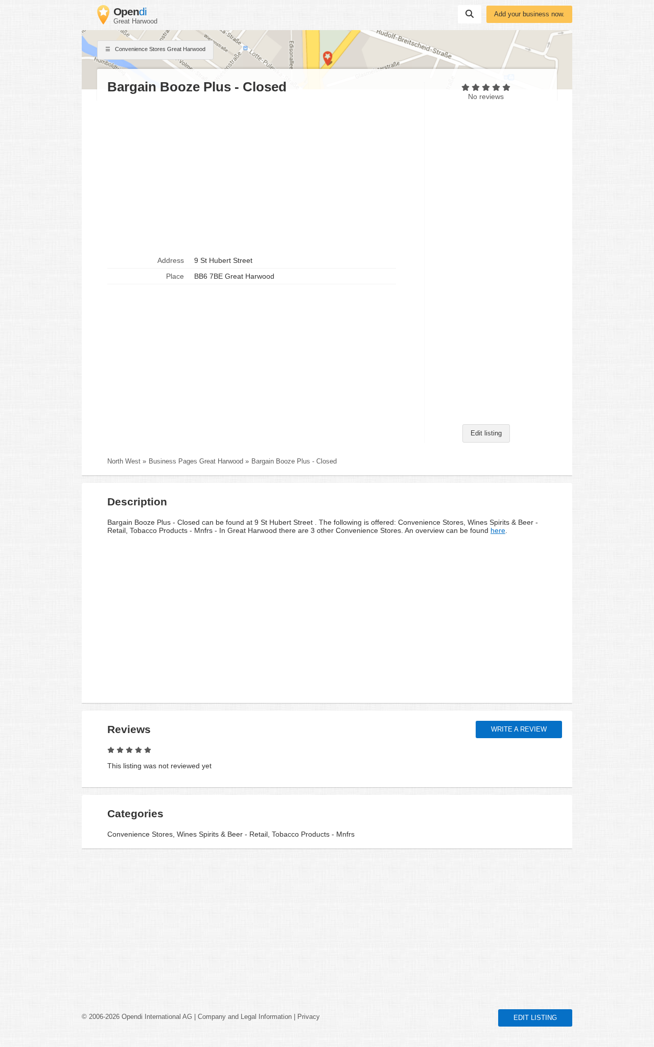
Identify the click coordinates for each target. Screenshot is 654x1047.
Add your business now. (529, 14)
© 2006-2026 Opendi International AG (137, 1016)
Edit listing (486, 433)
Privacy (308, 1016)
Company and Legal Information (245, 1016)
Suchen (469, 14)
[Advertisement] (260, 174)
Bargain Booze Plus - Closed (294, 461)
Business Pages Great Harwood (196, 461)
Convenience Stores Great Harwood (159, 49)
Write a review (519, 729)
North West (124, 461)
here (498, 530)
